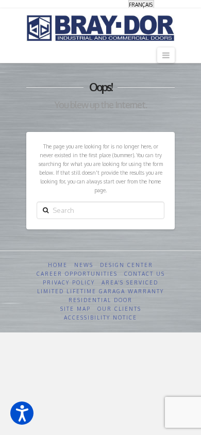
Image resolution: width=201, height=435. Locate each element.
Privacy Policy (69, 282)
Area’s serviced (130, 282)
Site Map (75, 309)
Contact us (144, 274)
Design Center (126, 265)
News (83, 265)
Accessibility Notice (100, 317)
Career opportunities (77, 274)
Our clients (119, 309)
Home (58, 265)
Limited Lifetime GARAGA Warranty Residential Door (100, 295)
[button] (22, 413)
